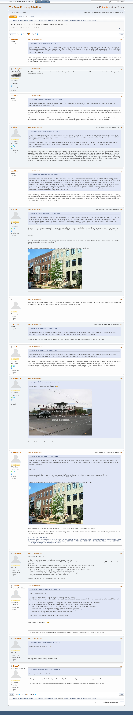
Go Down (12, 34)
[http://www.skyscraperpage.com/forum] (12, 148)
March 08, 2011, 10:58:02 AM (35, 209)
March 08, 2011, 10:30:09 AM (35, 171)
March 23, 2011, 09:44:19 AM (35, 553)
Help (108, 713)
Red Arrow (17, 378)
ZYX (14, 299)
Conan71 (16, 586)
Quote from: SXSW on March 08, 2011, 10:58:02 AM (44, 456)
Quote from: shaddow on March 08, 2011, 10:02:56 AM (45, 131)
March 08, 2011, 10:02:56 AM (35, 96)
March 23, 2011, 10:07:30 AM (35, 638)
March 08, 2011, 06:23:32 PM (35, 452)
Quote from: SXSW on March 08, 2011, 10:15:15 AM (44, 174)
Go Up (11, 694)
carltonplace (17, 69)
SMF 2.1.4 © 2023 (12, 713)
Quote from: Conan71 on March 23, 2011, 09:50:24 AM (45, 642)
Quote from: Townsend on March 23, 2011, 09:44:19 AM (45, 589)
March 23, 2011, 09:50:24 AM (35, 585)
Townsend (17, 553)
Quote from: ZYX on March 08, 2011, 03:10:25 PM (44, 328)
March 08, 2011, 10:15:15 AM (35, 127)
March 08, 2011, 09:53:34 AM (35, 69)
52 (35, 34)
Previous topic (110, 29)
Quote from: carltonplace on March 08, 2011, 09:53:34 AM (46, 99)
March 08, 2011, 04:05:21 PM (35, 346)
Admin (66, 20)
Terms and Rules (115, 713)
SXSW (15, 127)
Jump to (98, 702)
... (25, 34)
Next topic (119, 29)
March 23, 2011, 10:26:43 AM (35, 666)
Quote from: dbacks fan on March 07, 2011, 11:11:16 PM (46, 382)
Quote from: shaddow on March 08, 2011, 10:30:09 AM (45, 213)
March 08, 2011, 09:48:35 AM (35, 39)
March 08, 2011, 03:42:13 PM (35, 324)
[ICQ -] (12, 146)
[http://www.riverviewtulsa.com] (12, 85)
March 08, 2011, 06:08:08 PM (35, 378)
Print (121, 34)
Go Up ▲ (122, 713)
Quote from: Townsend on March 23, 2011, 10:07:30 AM (45, 670)
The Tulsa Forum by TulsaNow (25, 7)
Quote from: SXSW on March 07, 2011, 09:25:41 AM (44, 43)
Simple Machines (21, 713)
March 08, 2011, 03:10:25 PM (35, 299)
